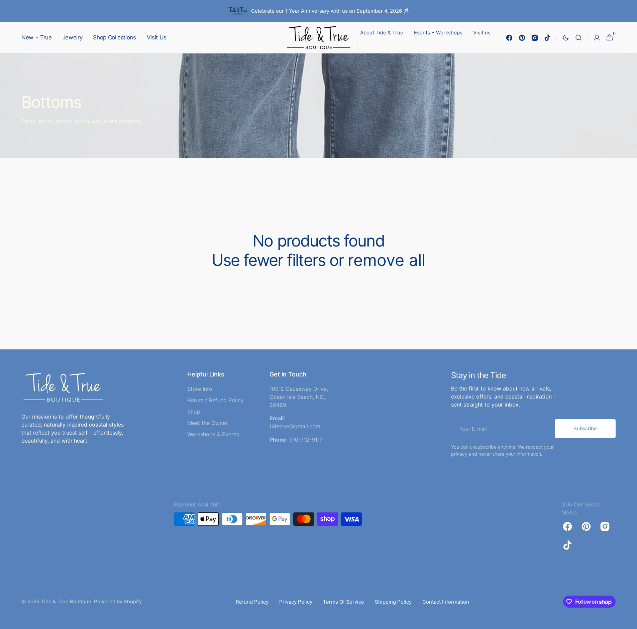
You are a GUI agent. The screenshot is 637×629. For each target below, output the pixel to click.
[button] (578, 37)
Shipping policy (393, 602)
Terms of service (343, 602)
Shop (193, 411)
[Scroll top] (629, 621)
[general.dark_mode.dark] (565, 37)
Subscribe (585, 428)
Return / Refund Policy (215, 400)
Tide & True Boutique (66, 601)
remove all (386, 260)
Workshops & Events (213, 434)
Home (26, 61)
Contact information (445, 602)
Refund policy (252, 602)
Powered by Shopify (118, 601)
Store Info (199, 388)
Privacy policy (295, 602)
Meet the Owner (207, 423)
